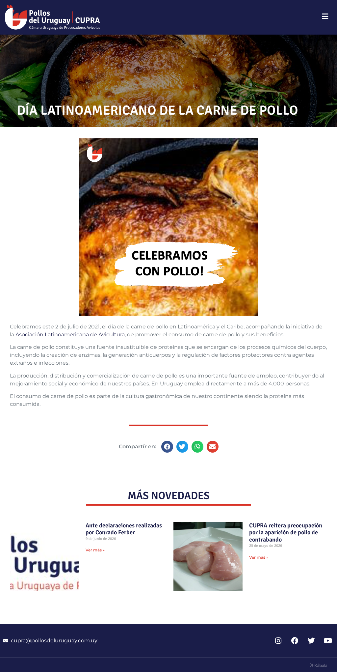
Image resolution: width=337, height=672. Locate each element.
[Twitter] (311, 640)
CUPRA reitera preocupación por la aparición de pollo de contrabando (285, 532)
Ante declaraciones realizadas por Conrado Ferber (124, 529)
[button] (167, 447)
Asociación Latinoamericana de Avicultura (70, 334)
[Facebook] (294, 640)
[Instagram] (278, 640)
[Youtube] (328, 640)
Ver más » (95, 549)
